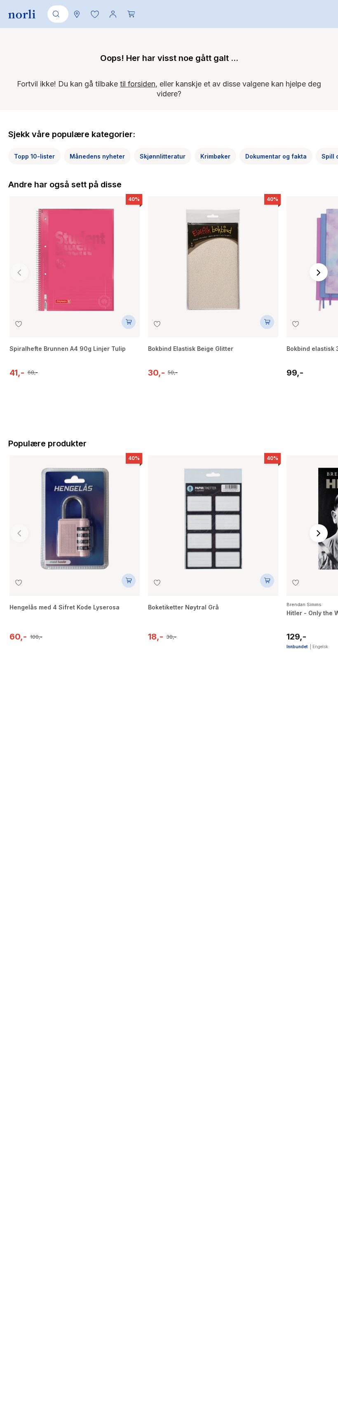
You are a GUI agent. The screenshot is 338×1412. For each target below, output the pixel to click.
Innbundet (296, 646)
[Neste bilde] (319, 272)
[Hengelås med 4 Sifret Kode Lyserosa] (74, 514)
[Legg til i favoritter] (18, 324)
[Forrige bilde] (19, 272)
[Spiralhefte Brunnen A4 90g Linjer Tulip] (74, 255)
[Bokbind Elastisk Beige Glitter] (213, 255)
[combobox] (56, 14)
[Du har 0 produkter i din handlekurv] (131, 14)
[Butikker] (77, 14)
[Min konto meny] (113, 14)
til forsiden (137, 83)
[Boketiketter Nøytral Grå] (213, 514)
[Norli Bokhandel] (21, 14)
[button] (95, 14)
